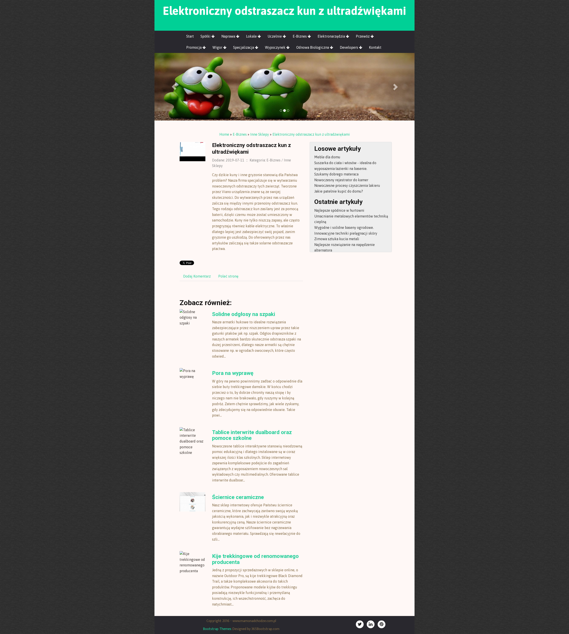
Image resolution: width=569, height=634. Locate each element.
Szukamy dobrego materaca (336, 174)
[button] (174, 87)
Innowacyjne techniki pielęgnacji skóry (345, 233)
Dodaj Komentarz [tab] (197, 276)
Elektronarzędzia (332, 36)
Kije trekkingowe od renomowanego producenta (255, 559)
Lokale (252, 36)
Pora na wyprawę (232, 373)
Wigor (217, 47)
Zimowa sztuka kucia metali (336, 239)
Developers (349, 47)
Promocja (194, 47)
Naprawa (228, 36)
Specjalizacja (244, 47)
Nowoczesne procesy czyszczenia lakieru (347, 185)
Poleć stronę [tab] (228, 276)
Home (224, 134)
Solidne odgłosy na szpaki (243, 314)
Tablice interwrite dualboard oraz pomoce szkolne (252, 435)
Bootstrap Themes (217, 629)
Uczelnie (275, 36)
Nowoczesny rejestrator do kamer (341, 180)
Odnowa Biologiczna (313, 47)
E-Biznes (300, 36)
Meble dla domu (327, 157)
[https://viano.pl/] (192, 151)
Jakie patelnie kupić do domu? (338, 191)
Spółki (205, 36)
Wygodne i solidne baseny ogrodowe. (344, 227)
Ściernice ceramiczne (238, 497)
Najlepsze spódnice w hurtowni (339, 210)
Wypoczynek (275, 47)
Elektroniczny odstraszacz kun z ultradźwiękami (311, 134)
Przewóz (363, 36)
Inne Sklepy (259, 134)
